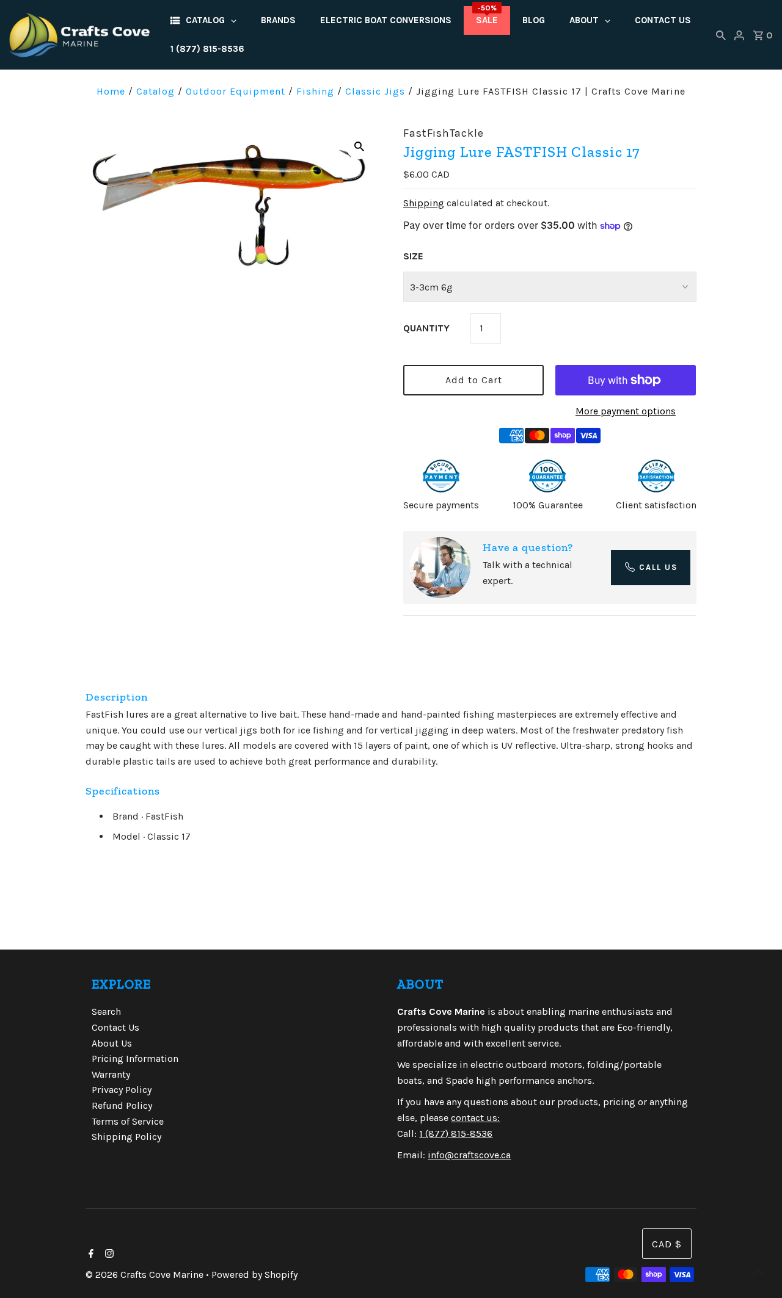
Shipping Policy (126, 1136)
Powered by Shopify (254, 1274)
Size (413, 256)
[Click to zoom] (359, 145)
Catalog (155, 91)
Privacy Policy (122, 1089)
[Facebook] (89, 1254)
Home (111, 91)
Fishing (315, 91)
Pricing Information (135, 1058)
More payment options (626, 411)
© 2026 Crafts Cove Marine (146, 1274)
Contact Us (115, 1027)
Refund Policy (122, 1105)
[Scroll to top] (757, 1273)
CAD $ (667, 1244)
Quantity (426, 328)
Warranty (111, 1074)
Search (106, 1011)
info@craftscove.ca (469, 1155)
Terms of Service (128, 1121)
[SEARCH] (721, 34)
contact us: (475, 1117)
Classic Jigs (375, 91)
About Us (112, 1043)
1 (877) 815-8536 (455, 1133)
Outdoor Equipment (235, 91)
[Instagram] (108, 1254)
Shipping (423, 203)
